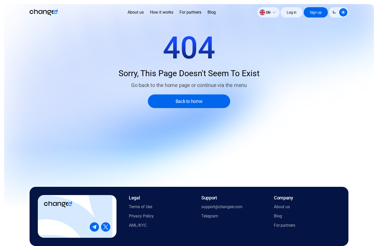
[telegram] (94, 227)
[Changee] (44, 12)
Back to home (189, 101)
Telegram (209, 216)
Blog (212, 12)
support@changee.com (221, 206)
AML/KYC (138, 225)
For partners (190, 12)
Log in (291, 12)
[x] (105, 227)
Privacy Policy (141, 216)
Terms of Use (140, 206)
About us (136, 12)
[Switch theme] (338, 12)
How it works (161, 12)
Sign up (316, 12)
